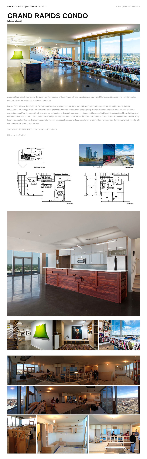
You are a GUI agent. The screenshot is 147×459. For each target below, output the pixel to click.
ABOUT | (119, 7)
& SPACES (136, 7)
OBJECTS (127, 7)
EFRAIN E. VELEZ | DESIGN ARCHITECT (27, 6)
